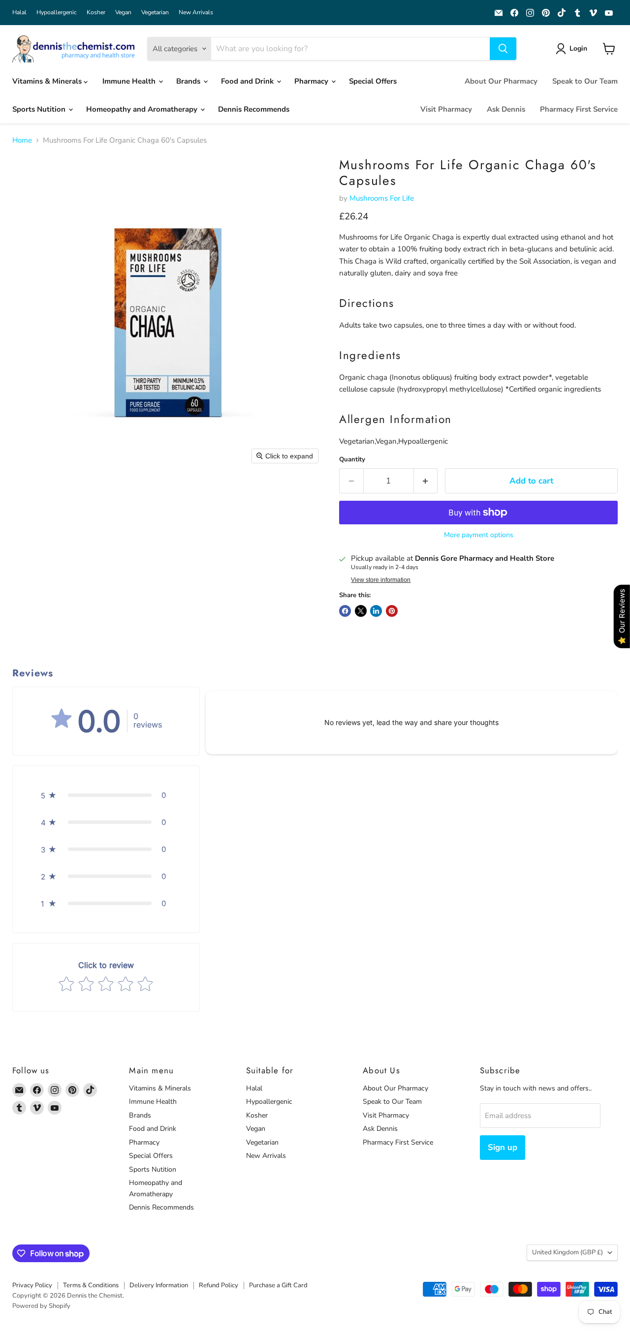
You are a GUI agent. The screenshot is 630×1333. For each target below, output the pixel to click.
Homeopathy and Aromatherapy (142, 109)
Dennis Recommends (253, 109)
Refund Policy (218, 1285)
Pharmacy (312, 81)
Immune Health (130, 81)
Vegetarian (155, 12)
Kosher (96, 12)
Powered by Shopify (41, 1306)
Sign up (502, 1147)
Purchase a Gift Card (278, 1285)
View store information (380, 579)
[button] (573, 49)
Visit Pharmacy (446, 109)
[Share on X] (361, 611)
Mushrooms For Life (381, 198)
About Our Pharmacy (501, 81)
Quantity (352, 459)
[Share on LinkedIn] (376, 611)
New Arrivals (196, 12)
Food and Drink (248, 81)
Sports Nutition (39, 109)
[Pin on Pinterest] (392, 611)
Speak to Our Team (585, 81)
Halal (19, 12)
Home (22, 140)
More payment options (478, 535)
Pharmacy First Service (579, 109)
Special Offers (373, 81)
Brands (189, 81)
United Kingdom (567, 1252)
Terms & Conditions (91, 1285)
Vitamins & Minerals (48, 81)
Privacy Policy (32, 1285)
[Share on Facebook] (345, 611)
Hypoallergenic (56, 12)
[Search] (503, 48)
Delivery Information (158, 1285)
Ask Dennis (506, 109)
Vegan (123, 12)
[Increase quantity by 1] (426, 480)
